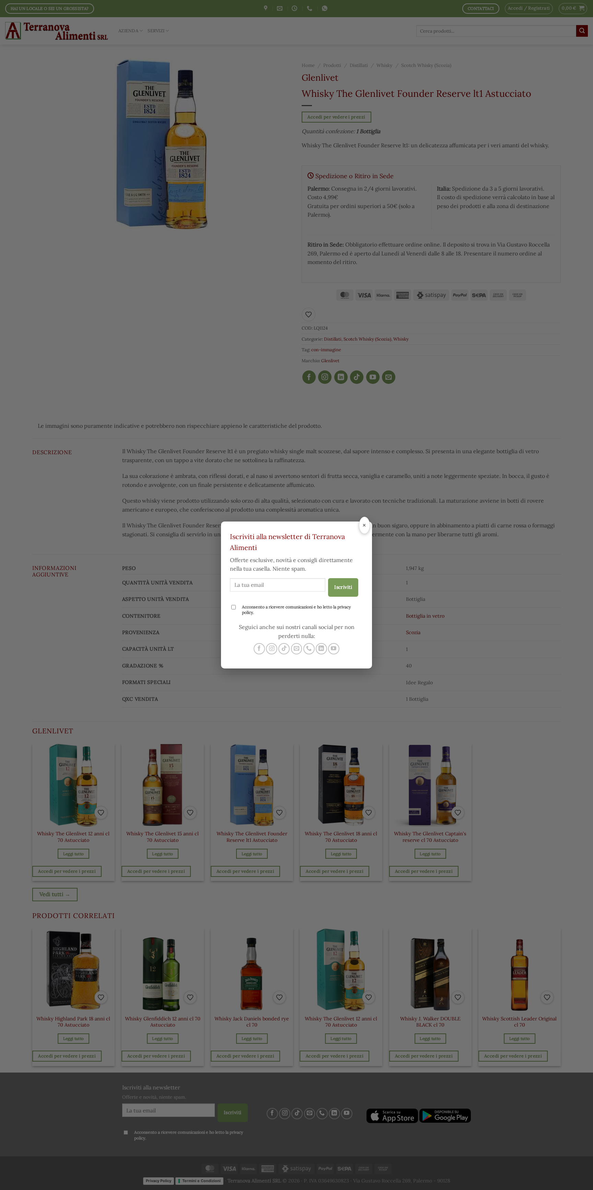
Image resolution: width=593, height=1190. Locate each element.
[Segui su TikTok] (284, 648)
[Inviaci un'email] (296, 648)
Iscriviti (343, 587)
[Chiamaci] (309, 648)
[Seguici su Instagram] (271, 648)
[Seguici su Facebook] (259, 648)
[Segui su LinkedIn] (321, 648)
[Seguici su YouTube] (333, 648)
